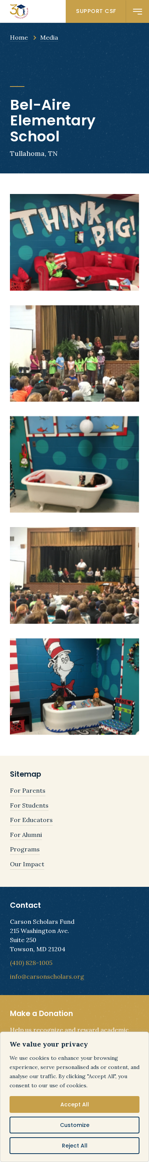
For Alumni (26, 834)
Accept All (74, 1104)
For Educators (31, 820)
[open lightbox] (74, 242)
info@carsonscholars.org (47, 976)
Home (19, 37)
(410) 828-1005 (31, 962)
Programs (25, 849)
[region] (74, 1097)
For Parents (27, 790)
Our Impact (27, 864)
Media (49, 37)
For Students (29, 805)
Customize (74, 1125)
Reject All (74, 1145)
